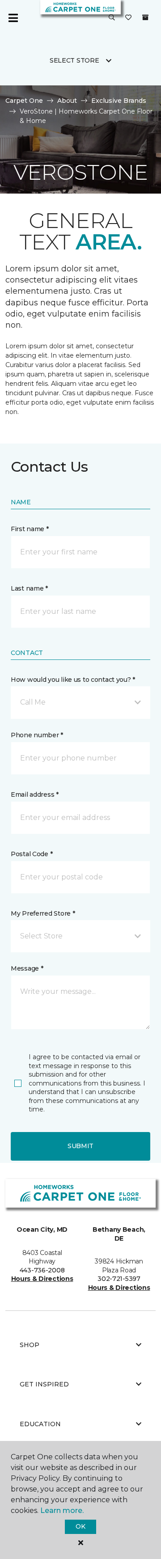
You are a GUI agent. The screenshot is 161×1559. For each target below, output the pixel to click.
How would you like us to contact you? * (73, 679)
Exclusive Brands (118, 101)
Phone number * (37, 735)
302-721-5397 (118, 1279)
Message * (27, 968)
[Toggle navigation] (13, 18)
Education (40, 1424)
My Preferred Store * (43, 913)
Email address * (35, 794)
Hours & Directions (42, 1279)
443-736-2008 (42, 1270)
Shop (29, 1345)
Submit (80, 1146)
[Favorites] (128, 18)
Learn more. (62, 1510)
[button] (111, 18)
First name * (30, 529)
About (67, 101)
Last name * (29, 588)
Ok (80, 1526)
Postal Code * (31, 854)
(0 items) (145, 17)
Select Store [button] (74, 60)
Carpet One (24, 101)
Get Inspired (44, 1384)
